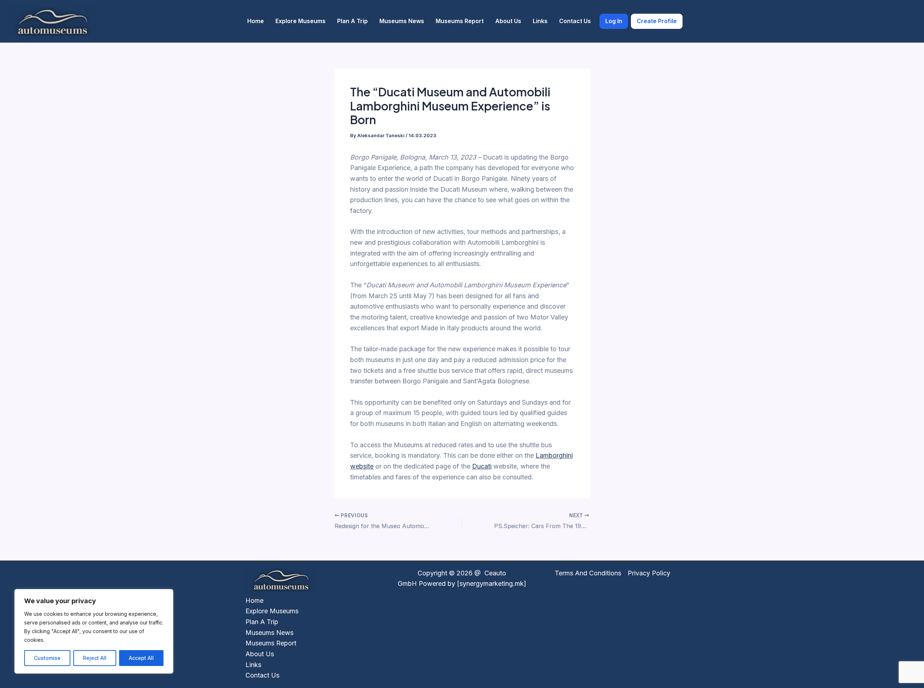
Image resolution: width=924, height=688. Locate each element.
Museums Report (460, 21)
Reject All (94, 658)
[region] (93, 631)
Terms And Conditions (588, 573)
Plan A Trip (352, 21)
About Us (508, 21)
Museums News (401, 21)
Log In (613, 21)
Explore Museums (300, 21)
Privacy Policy (649, 573)
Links (540, 21)
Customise (47, 658)
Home (255, 21)
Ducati (482, 466)
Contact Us (575, 21)
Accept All (141, 658)
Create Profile (657, 21)
